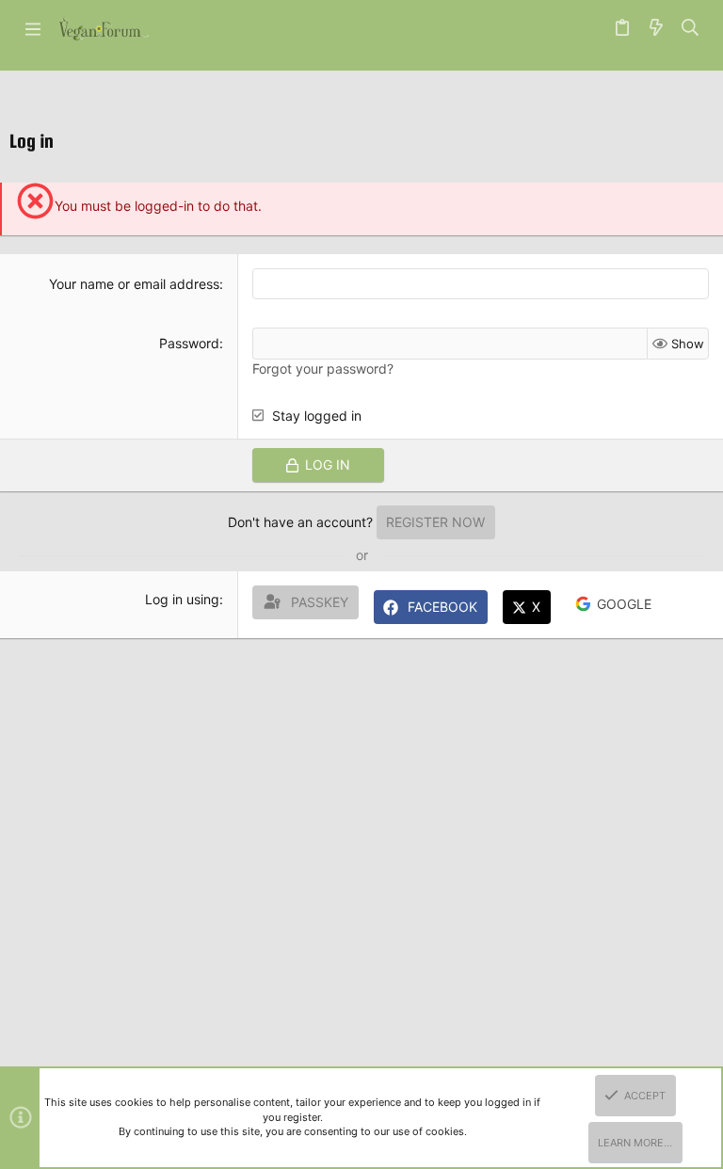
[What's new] (656, 28)
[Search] (690, 28)
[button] (33, 28)
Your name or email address (134, 284)
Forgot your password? (323, 368)
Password (189, 343)
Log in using (182, 599)
